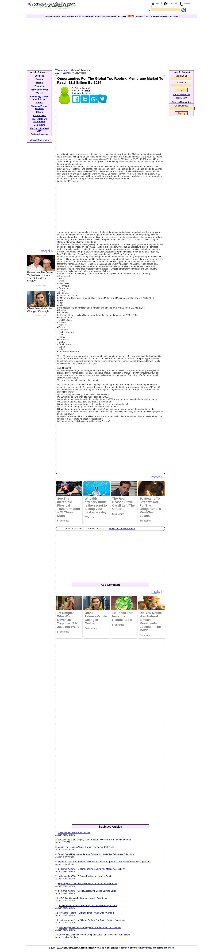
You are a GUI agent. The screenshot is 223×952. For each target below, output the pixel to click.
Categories (88, 16)
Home (158, 3)
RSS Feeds (123, 16)
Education (39, 86)
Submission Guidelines (105, 16)
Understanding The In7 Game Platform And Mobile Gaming (85, 876)
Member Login (142, 16)
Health (39, 83)
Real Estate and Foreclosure (39, 120)
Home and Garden (39, 90)
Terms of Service (165, 948)
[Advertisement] (111, 43)
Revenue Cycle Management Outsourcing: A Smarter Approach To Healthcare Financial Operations (104, 861)
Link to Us (173, 16)
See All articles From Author (122, 528)
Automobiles (39, 115)
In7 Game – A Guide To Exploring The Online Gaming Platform (88, 905)
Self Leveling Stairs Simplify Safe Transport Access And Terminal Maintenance (94, 840)
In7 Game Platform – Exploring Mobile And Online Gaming (86, 913)
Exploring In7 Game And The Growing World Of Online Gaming (87, 883)
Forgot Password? (181, 94)
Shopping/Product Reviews (39, 107)
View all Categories (39, 140)
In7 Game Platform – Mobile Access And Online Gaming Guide (87, 891)
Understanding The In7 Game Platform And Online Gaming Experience (92, 920)
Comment (76, 93)
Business (67, 73)
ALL (57, 73)
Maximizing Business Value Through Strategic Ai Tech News (86, 847)
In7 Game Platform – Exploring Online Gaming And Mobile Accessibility (91, 869)
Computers (39, 125)
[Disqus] (110, 686)
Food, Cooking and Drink (39, 129)
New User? (181, 98)
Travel (39, 93)
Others (39, 112)
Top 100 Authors (52, 16)
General (39, 79)
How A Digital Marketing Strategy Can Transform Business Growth (90, 927)
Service (39, 102)
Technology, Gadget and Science (39, 98)
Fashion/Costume (39, 134)
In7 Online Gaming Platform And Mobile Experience (83, 898)
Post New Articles (159, 16)
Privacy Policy (145, 948)
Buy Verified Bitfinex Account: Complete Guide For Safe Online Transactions (94, 935)
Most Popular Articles (72, 16)
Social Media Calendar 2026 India (74, 832)
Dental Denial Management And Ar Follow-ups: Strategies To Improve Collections (96, 854)
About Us (172, 3)
